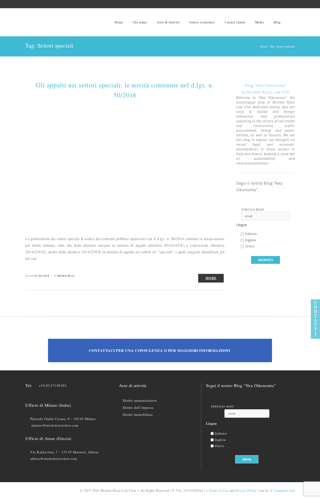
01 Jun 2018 (41, 275)
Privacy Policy (245, 490)
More (210, 278)
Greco (250, 246)
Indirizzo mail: (222, 406)
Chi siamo (140, 22)
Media (259, 22)
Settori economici (202, 22)
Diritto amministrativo (140, 400)
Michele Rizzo (65, 275)
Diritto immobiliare (138, 414)
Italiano (251, 234)
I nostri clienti (235, 22)
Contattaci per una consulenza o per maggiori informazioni (159, 350)
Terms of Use (218, 490)
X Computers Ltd (282, 490)
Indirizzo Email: (253, 210)
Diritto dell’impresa (138, 407)
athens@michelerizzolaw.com (53, 458)
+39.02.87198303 (53, 385)
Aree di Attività (168, 22)
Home (119, 22)
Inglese (250, 240)
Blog (277, 22)
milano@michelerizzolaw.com (55, 425)
